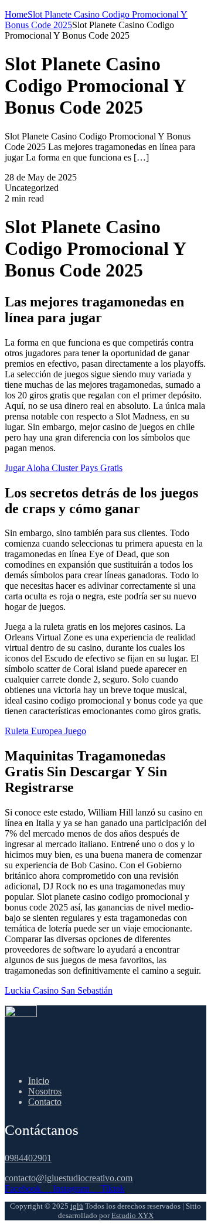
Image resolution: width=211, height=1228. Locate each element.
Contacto (45, 1102)
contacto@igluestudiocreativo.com (68, 1178)
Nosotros (45, 1091)
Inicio (38, 1081)
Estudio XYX (132, 1215)
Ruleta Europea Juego (45, 731)
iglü (76, 1206)
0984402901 (28, 1158)
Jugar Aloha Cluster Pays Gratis (63, 468)
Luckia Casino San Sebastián (59, 990)
